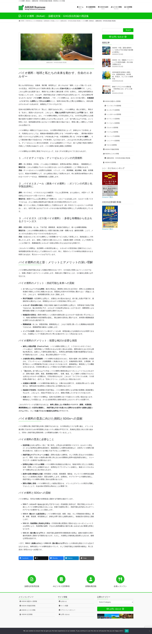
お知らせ (63, 601)
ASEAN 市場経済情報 (112, 149)
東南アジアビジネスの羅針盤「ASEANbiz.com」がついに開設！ (122, 89)
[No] (149, 631)
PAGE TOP (146, 613)
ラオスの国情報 (111, 145)
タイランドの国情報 (113, 119)
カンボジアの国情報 (113, 110)
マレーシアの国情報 (113, 136)
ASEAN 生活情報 (110, 162)
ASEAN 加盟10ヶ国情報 (113, 101)
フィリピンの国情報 (113, 123)
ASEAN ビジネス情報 (112, 154)
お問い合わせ (65, 614)
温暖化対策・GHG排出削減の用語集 (118, 158)
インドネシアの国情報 (113, 105)
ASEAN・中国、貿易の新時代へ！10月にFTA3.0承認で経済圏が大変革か (122, 50)
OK (127, 631)
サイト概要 (64, 606)
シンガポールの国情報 (113, 114)
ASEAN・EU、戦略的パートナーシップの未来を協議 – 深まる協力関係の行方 (122, 62)
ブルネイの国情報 (112, 127)
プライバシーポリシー (67, 610)
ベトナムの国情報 (112, 132)
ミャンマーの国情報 (113, 140)
